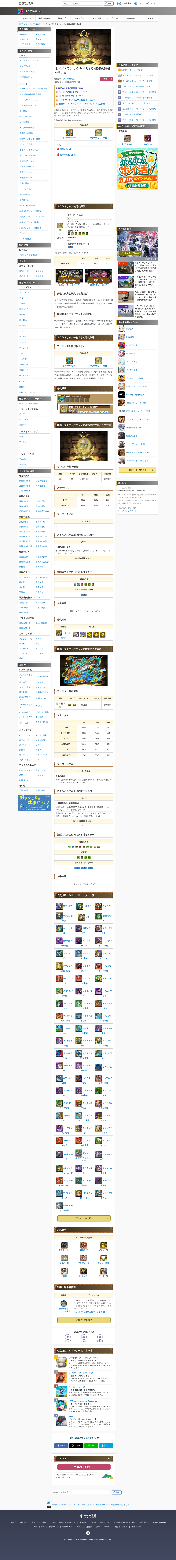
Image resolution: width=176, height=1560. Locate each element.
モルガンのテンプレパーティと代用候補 (139, 109)
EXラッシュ (25, 233)
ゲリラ (22, 644)
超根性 (22, 750)
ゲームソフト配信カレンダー (115, 1527)
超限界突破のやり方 (25, 698)
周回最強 (39, 276)
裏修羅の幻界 (41, 557)
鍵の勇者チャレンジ (28, 194)
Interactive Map (159, 1522)
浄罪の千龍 (40, 501)
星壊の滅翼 (24, 608)
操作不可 (39, 745)
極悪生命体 (40, 532)
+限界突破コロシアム (28, 205)
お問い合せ (143, 1522)
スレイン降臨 (25, 189)
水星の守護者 (41, 481)
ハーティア (24, 419)
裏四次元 (39, 582)
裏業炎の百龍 (24, 536)
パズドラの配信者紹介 (28, 255)
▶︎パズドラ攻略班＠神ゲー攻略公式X (89, 1312)
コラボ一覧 (97, 18)
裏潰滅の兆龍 (41, 541)
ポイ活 (141, 3)
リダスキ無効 (24, 760)
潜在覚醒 (23, 692)
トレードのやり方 (25, 706)
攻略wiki (52, 1527)
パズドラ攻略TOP (84, 1320)
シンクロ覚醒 (24, 687)
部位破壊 (39, 717)
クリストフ (24, 342)
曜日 (21, 658)
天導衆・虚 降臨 (26, 133)
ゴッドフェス (25, 66)
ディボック (24, 326)
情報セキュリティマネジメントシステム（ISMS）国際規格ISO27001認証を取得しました (90, 1504)
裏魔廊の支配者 (42, 562)
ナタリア (23, 359)
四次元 (22, 582)
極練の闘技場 (41, 623)
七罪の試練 (24, 183)
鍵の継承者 (24, 200)
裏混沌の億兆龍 (25, 546)
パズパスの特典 (42, 712)
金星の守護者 (24, 486)
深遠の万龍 (24, 506)
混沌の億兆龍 (24, 532)
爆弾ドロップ (41, 755)
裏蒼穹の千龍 (41, 536)
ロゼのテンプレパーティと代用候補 (137, 81)
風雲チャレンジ (26, 172)
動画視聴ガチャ (26, 77)
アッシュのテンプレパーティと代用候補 (139, 92)
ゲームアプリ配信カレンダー (88, 1527)
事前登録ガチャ (66, 1527)
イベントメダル (25, 770)
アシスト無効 (41, 735)
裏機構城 (39, 567)
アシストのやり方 (25, 676)
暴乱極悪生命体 (42, 511)
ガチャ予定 (79, 18)
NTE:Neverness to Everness (83, 1401)
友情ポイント (24, 780)
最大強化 (23, 682)
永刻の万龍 (24, 527)
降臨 (37, 644)
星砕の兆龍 (40, 506)
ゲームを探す (39, 1527)
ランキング (40, 653)
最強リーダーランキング (132, 70)
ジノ (21, 447)
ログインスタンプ (42, 723)
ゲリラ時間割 (24, 44)
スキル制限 (40, 740)
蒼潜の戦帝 (24, 612)
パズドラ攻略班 (68, 79)
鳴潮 (71, 1416)
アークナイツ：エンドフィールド (84, 1358)
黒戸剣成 (23, 320)
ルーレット (40, 760)
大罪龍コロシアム (27, 178)
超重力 (38, 750)
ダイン (22, 414)
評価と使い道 (66, 149)
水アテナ (87, 906)
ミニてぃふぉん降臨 (28, 155)
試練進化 (39, 682)
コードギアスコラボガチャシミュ (136, 87)
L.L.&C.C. (23, 381)
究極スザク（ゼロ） (27, 392)
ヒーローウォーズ (77, 1387)
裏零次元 (39, 592)
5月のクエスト (26, 239)
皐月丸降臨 (24, 122)
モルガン (23, 459)
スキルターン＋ (25, 745)
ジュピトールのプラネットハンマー (83, 1156)
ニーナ (22, 353)
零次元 (22, 592)
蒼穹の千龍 (40, 522)
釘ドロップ (24, 740)
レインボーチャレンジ (29, 105)
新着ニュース (137, 1527)
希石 (21, 775)
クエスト (149, 18)
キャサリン (24, 337)
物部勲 (22, 315)
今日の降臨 (40, 44)
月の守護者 (40, 486)
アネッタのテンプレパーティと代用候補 (139, 120)
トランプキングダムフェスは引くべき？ (77, 100)
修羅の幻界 (24, 557)
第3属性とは (41, 698)
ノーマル (23, 653)
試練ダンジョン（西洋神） (31, 228)
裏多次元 (39, 587)
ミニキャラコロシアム (29, 150)
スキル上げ (40, 687)
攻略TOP (27, 18)
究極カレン (24, 387)
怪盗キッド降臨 (26, 116)
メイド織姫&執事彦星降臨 (30, 94)
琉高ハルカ (24, 309)
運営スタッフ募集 (39, 1522)
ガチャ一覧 (40, 34)
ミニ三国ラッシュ (27, 161)
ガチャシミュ (132, 18)
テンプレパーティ (114, 18)
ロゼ (21, 298)
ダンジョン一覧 (25, 639)
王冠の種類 (24, 790)
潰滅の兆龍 (40, 527)
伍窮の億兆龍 (24, 511)
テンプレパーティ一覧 (28, 404)
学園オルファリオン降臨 (30, 139)
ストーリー (24, 649)
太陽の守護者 (24, 491)
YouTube (148, 144)
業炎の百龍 (24, 522)
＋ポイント (40, 775)
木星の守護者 (24, 481)
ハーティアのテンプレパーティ (73, 92)
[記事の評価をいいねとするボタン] (84, 1337)
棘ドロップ (24, 755)
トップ (13, 1522)
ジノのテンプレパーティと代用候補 (137, 98)
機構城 (22, 567)
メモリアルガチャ (27, 72)
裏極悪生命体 (41, 546)
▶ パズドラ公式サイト (127, 511)
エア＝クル (107, 1067)
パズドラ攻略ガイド (34, 11)
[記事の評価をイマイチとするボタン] (68, 1337)
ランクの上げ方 (25, 723)
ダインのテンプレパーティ (71, 96)
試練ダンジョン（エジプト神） (33, 217)
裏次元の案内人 (42, 577)
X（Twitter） (127, 144)
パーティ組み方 (25, 717)
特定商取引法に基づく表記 (124, 1522)
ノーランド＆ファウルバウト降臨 (33, 89)
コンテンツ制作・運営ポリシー (62, 1522)
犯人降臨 (23, 111)
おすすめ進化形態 (67, 155)
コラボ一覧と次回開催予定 (133, 114)
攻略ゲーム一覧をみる (137, 470)
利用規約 (83, 1522)
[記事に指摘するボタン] (100, 1337)
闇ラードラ (68, 906)
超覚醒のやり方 (42, 692)
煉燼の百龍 (24, 501)
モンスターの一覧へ (84, 1218)
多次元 (22, 587)
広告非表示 (126, 3)
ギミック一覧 (24, 735)
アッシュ (23, 303)
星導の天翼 (40, 608)
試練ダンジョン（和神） (30, 222)
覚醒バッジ (40, 770)
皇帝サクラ (24, 370)
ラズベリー (24, 376)
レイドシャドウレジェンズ (81, 1373)
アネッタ (23, 465)
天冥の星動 (40, 603)
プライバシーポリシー (100, 1522)
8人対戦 (39, 706)
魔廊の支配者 (24, 562)
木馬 (88, 917)
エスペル (23, 425)
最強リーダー (44, 18)
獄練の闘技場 (24, 623)
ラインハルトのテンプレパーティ (136, 103)
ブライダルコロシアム (29, 100)
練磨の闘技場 (24, 628)
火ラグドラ (107, 906)
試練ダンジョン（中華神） (31, 211)
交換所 (38, 39)
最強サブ (62, 18)
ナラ (21, 331)
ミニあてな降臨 (26, 144)
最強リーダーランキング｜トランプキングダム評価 (82, 104)
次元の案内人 (24, 577)
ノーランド (24, 365)
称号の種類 (40, 790)
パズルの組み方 (25, 712)
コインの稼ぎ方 (42, 676)
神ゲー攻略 (23, 24)
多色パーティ (24, 276)
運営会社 (23, 1522)
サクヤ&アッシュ (26, 292)
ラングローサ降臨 (27, 128)
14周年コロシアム (27, 166)
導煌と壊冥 (24, 603)
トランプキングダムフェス (31, 60)
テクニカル (40, 649)
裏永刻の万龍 (24, 541)
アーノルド (24, 348)
